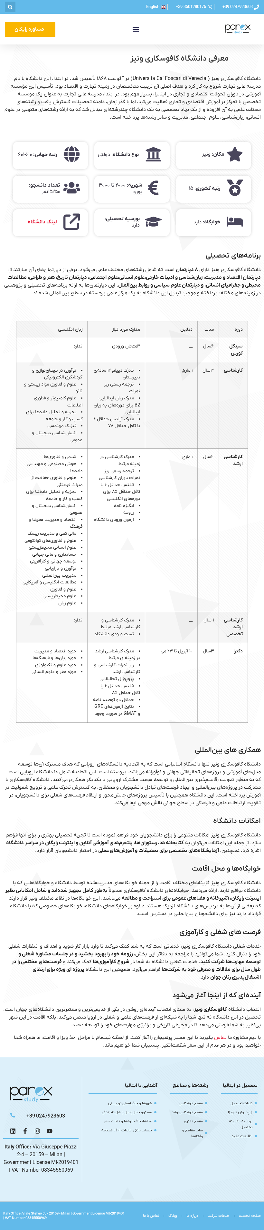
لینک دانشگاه (42, 222)
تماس (220, 1037)
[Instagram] (37, 1131)
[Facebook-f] (25, 1131)
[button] (10, 7)
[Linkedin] (13, 1131)
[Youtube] (49, 1131)
